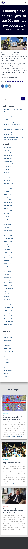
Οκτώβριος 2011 (8, 260)
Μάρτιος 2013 (7, 224)
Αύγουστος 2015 (8, 194)
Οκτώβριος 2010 (8, 285)
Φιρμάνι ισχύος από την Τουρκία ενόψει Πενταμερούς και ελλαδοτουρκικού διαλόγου (13, 112)
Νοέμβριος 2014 (8, 205)
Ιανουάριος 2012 (8, 252)
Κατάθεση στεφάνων (9, 365)
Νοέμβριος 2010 (8, 282)
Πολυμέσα (6, 373)
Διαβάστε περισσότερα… (15, 436)
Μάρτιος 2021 (7, 147)
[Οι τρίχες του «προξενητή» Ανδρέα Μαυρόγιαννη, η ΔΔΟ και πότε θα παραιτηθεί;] (14, 496)
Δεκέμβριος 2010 (8, 280)
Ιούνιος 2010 (7, 296)
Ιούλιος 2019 (7, 191)
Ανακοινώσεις (7, 340)
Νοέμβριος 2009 (8, 315)
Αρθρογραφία (7, 343)
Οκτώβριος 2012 (8, 235)
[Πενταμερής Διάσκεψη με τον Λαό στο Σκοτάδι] (14, 449)
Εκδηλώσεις (7, 354)
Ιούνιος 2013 (7, 216)
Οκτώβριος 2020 (8, 161)
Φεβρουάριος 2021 (8, 150)
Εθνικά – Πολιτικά (19, 81)
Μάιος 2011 (7, 266)
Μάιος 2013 (7, 219)
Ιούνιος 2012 (7, 246)
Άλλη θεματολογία (8, 337)
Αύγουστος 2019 (8, 188)
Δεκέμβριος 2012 (8, 230)
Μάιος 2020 (7, 175)
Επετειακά (6, 356)
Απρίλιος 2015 (7, 199)
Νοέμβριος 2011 (8, 257)
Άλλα (5, 334)
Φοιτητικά (6, 376)
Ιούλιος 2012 (7, 244)
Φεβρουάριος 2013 (8, 227)
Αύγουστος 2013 (8, 210)
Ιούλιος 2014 (7, 208)
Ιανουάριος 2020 (8, 186)
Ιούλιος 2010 (7, 293)
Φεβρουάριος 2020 (8, 183)
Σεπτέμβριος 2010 (8, 288)
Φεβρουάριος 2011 (8, 274)
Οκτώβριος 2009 (8, 318)
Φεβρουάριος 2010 (8, 307)
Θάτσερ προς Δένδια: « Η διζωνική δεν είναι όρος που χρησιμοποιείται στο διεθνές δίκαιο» (13, 132)
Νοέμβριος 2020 (8, 158)
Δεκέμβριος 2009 (8, 313)
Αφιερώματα (7, 345)
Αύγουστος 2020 (8, 166)
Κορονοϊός (6, 367)
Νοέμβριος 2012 (8, 233)
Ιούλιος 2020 (7, 169)
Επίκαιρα (6, 359)
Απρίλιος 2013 (7, 222)
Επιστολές (6, 362)
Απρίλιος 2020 (7, 177)
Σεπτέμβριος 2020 (8, 163)
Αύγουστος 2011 (8, 263)
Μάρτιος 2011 (7, 271)
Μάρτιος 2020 (7, 180)
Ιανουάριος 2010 (8, 310)
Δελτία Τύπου (10, 81)
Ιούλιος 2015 (7, 197)
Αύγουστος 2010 (8, 291)
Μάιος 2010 (7, 299)
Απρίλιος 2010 (7, 302)
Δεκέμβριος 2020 (8, 155)
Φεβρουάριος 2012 (8, 249)
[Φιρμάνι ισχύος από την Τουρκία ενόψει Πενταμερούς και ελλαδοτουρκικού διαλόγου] (14, 403)
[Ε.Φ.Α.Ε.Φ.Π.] (3, 2)
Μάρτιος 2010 (7, 304)
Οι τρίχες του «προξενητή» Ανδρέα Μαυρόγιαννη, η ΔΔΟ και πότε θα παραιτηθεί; (12, 124)
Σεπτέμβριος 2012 (8, 238)
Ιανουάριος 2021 (8, 152)
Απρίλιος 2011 (7, 269)
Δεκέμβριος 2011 (8, 255)
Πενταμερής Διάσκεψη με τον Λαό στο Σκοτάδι (12, 463)
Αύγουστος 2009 (8, 324)
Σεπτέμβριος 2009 (8, 321)
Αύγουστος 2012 (8, 241)
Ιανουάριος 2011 (8, 277)
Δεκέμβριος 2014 (8, 202)
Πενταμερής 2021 (8, 370)
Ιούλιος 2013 (7, 213)
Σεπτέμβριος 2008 (8, 327)
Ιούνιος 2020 (7, 172)
